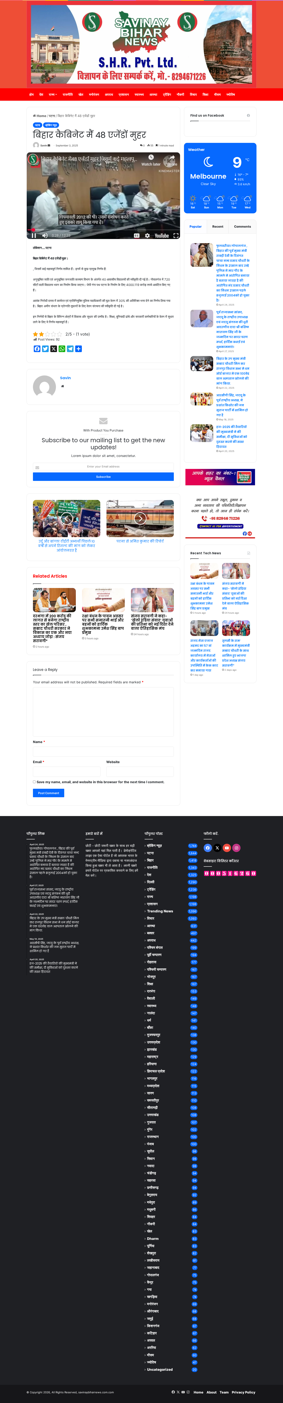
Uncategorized (160, 1369)
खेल (81, 94)
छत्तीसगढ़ (152, 1187)
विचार (193, 94)
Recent (217, 226)
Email (38, 762)
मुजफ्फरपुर (153, 1035)
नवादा (150, 1166)
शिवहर (151, 1217)
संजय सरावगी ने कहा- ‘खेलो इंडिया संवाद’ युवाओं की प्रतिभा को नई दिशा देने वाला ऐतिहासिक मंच (152, 622)
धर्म (149, 1020)
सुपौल (150, 1151)
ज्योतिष (230, 94)
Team (224, 1392)
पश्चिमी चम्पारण (156, 969)
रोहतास (151, 962)
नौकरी (180, 94)
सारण (150, 1093)
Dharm (153, 1239)
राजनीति (68, 94)
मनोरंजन (94, 94)
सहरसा (151, 1180)
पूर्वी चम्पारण (154, 955)
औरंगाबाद (153, 1311)
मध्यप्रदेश (153, 1086)
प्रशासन (124, 94)
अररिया (151, 1348)
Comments (242, 226)
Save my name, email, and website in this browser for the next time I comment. (100, 782)
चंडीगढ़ (151, 1173)
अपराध (109, 94)
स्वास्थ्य (139, 94)
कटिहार (152, 1333)
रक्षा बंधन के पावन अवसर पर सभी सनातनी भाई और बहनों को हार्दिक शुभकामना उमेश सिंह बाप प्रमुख (103, 624)
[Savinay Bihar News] (141, 44)
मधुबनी (151, 1209)
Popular (196, 226)
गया (149, 1289)
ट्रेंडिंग (167, 94)
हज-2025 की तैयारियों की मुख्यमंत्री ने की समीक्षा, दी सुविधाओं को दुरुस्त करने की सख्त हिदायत (231, 437)
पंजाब (150, 1144)
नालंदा (151, 1013)
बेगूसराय (152, 1195)
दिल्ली (150, 882)
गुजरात (151, 1122)
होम (31, 94)
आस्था (153, 94)
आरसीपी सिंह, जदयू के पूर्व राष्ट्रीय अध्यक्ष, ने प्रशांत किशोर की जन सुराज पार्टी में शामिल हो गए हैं (232, 405)
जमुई (150, 1319)
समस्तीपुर (153, 1100)
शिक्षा (205, 94)
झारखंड (152, 1049)
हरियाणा (152, 1064)
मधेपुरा (151, 1202)
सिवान (151, 1159)
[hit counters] (230, 873)
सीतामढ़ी (152, 1107)
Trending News (160, 911)
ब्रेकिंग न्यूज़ (51, 125)
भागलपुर (152, 1078)
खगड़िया (152, 1297)
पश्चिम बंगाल (155, 947)
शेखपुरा (151, 1253)
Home (41, 116)
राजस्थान (153, 1137)
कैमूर (150, 1282)
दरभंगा (151, 991)
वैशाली (151, 998)
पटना (52, 116)
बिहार (150, 860)
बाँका (150, 1027)
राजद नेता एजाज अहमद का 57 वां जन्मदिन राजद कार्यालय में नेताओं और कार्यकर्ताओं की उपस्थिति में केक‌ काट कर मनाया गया (204, 656)
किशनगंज (153, 1326)
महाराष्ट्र (152, 1057)
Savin (43, 145)
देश (41, 94)
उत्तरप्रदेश (153, 1042)
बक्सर (150, 933)
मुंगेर (149, 1129)
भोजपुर (151, 977)
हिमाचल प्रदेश (156, 1071)
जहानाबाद (153, 1268)
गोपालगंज (153, 1275)
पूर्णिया (150, 1246)
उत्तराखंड (152, 1115)
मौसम (217, 94)
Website (113, 762)
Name (39, 742)
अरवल (151, 1340)
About (211, 1392)
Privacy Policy (243, 1392)
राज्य (51, 94)
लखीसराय (153, 1260)
